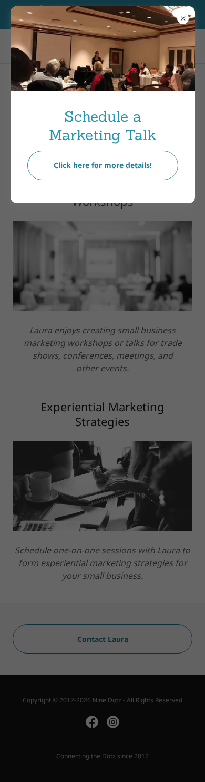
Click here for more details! (103, 165)
